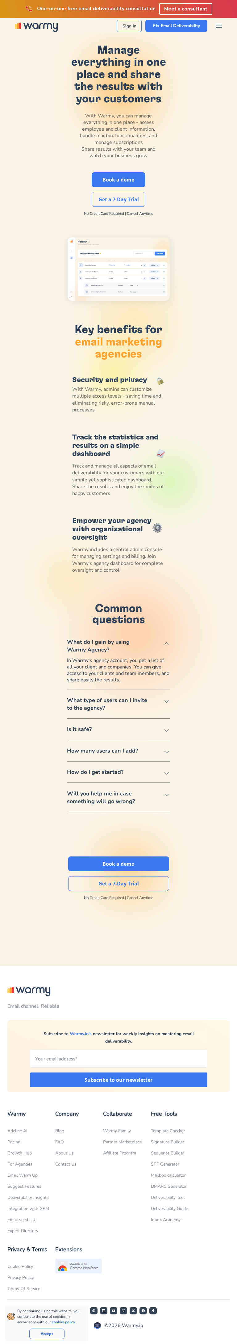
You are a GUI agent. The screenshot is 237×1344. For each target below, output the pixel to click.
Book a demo (118, 179)
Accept (47, 1333)
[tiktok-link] (153, 1310)
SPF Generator (165, 1164)
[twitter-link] (133, 1310)
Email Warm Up (22, 1175)
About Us (64, 1153)
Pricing (13, 1142)
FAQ (59, 1142)
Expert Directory (22, 1231)
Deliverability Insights (28, 1197)
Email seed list (21, 1220)
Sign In (129, 26)
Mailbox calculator (168, 1175)
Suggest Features (24, 1186)
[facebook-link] (143, 1310)
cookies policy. (64, 1322)
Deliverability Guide (169, 1208)
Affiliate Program (119, 1153)
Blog (59, 1131)
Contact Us (66, 1164)
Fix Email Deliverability (176, 26)
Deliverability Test (168, 1197)
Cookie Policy (20, 1266)
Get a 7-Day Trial (118, 199)
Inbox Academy (166, 1220)
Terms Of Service (23, 1289)
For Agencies (19, 1164)
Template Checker (168, 1131)
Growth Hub (19, 1153)
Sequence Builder (167, 1153)
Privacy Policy (20, 1278)
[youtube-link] (113, 1310)
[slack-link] (94, 1310)
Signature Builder (167, 1142)
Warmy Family (117, 1131)
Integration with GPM (28, 1208)
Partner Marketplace (122, 1142)
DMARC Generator (169, 1186)
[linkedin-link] (103, 1310)
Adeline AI (17, 1131)
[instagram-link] (123, 1310)
